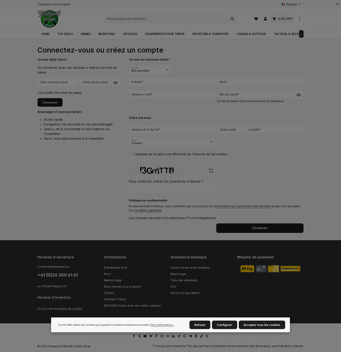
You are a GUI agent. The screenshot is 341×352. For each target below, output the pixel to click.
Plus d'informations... (162, 324)
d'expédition (218, 346)
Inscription (63, 4)
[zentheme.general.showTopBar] (299, 18)
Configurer (224, 325)
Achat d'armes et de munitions (190, 267)
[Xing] (179, 336)
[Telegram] (191, 336)
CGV (173, 286)
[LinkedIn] (174, 336)
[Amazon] (196, 336)
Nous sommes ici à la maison (122, 286)
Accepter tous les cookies (262, 325)
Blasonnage (178, 274)
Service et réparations (185, 293)
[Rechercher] (232, 18)
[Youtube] (145, 336)
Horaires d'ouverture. (54, 297)
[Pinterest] (157, 336)
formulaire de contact (68, 308)
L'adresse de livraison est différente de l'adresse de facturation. (181, 154)
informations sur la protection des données (243, 206)
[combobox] (166, 18)
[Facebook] (134, 336)
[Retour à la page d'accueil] (49, 18)
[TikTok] (202, 336)
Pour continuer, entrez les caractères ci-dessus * (166, 181)
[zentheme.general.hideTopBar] (337, 4)
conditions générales (148, 210)
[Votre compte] (265, 18)
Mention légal (113, 280)
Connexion (45, 4)
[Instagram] (162, 336)
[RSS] (207, 336)
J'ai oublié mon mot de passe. (59, 93)
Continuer (260, 228)
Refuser (199, 325)
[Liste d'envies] (256, 18)
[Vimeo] (151, 336)
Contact (109, 293)
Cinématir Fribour (115, 299)
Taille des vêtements (184, 280)
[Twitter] (140, 336)
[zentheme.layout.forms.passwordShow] (115, 82)
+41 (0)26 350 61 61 (57, 275)
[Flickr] (168, 336)
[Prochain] (301, 34)
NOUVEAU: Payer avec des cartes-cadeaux (132, 305)
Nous (107, 274)
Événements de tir (115, 267)
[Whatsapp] (185, 336)
